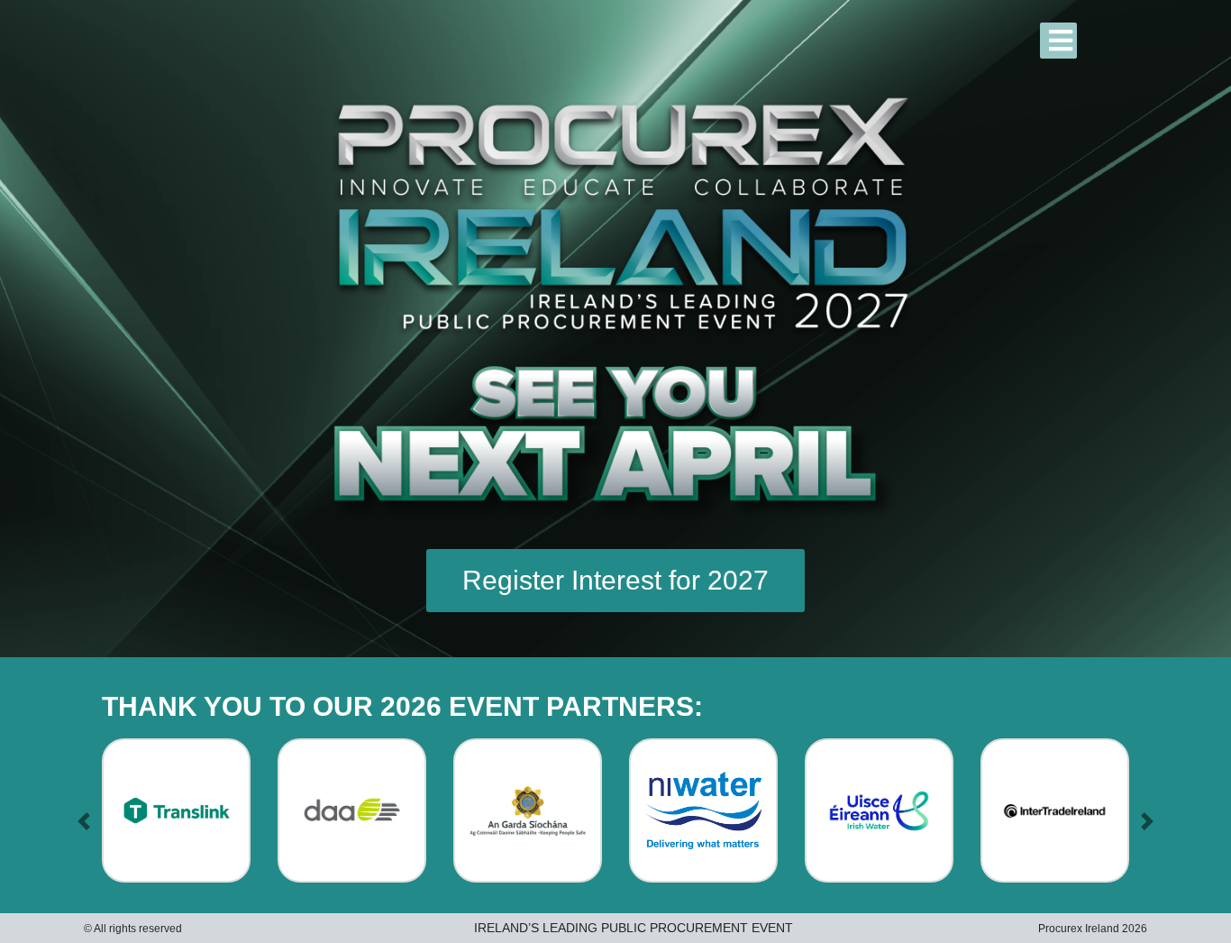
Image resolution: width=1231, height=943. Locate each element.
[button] (84, 821)
